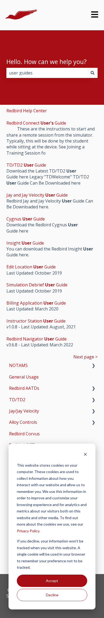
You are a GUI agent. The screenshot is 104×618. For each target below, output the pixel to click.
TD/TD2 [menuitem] (17, 400)
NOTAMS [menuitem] (18, 365)
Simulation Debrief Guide (36, 285)
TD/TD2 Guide (26, 165)
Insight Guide (25, 243)
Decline (52, 595)
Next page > (85, 357)
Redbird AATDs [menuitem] (24, 388)
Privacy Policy (28, 531)
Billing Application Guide (36, 303)
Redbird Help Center (26, 111)
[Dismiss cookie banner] (85, 455)
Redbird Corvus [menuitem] (24, 434)
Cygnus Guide (25, 219)
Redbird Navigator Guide (36, 339)
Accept (52, 580)
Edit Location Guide (31, 267)
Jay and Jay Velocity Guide (37, 195)
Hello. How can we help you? (46, 61)
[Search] (92, 73)
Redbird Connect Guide (36, 123)
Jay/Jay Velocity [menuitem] (24, 411)
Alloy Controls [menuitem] (23, 422)
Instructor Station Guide (36, 321)
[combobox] (46, 73)
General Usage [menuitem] (24, 377)
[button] (93, 365)
